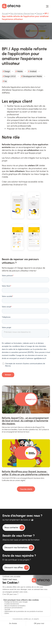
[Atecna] (11, 6)
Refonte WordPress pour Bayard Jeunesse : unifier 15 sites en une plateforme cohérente (25, 473)
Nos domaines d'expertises (22, 13)
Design (39, 13)
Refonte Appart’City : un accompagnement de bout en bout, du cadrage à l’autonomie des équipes (25, 420)
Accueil (5, 13)
